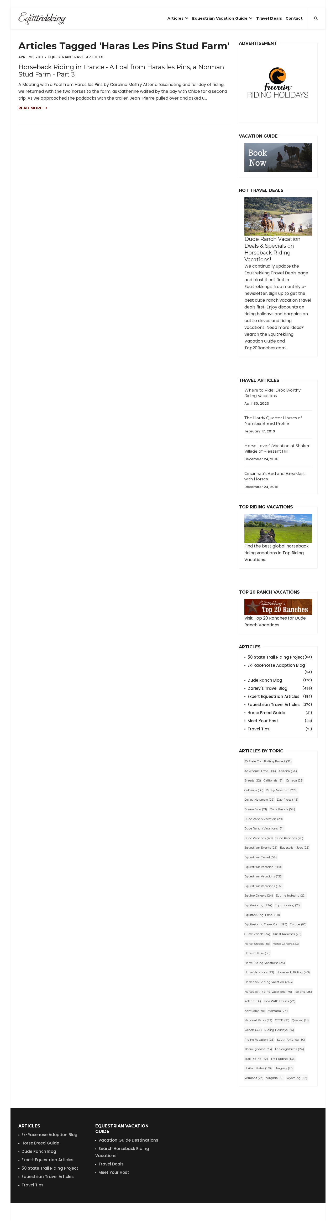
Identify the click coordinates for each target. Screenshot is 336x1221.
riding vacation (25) (259, 1039)
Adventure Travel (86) (260, 771)
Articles (175, 18)
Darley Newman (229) (282, 790)
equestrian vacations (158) (263, 876)
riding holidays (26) (279, 1030)
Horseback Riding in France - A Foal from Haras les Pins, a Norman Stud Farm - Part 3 (121, 70)
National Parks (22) (258, 1020)
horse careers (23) (286, 944)
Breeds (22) (252, 780)
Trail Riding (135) (283, 1059)
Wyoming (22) (296, 1078)
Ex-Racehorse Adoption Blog (280, 666)
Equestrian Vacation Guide (220, 18)
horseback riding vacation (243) (268, 982)
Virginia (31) (275, 1078)
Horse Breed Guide (280, 712)
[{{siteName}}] (42, 18)
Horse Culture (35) (257, 953)
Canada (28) (294, 780)
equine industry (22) (291, 895)
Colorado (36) (253, 790)
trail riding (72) (256, 1059)
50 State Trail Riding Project (280, 657)
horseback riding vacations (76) (268, 992)
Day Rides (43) (287, 799)
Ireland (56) (252, 1001)
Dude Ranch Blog (280, 680)
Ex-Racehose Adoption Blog (49, 1134)
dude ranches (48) (258, 838)
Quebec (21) (300, 1020)
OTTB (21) (282, 1020)
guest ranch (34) (257, 934)
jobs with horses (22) (279, 1001)
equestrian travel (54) (260, 857)
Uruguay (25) (284, 1068)
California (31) (274, 780)
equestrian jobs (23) (294, 847)
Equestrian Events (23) (260, 847)
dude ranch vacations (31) (264, 828)
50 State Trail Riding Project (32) (268, 761)
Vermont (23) (254, 1078)
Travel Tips (280, 729)
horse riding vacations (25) (264, 963)
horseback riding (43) (293, 972)
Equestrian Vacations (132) (263, 886)
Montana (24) (278, 1011)
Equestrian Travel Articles (280, 704)
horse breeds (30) (257, 944)
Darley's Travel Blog (280, 688)
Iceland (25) (303, 992)
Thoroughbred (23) (258, 1049)
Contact (294, 18)
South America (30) (291, 1039)
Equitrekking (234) (258, 905)
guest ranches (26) (287, 934)
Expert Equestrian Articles (280, 696)
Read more (30, 108)
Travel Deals (269, 18)
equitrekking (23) (288, 905)
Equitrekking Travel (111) (262, 915)
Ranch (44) (253, 1030)
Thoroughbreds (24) (289, 1049)
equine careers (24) (258, 895)
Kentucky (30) (254, 1011)
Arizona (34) (288, 771)
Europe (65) (298, 924)
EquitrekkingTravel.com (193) (265, 924)
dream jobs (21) (255, 809)
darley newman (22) (259, 799)
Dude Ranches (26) (289, 838)
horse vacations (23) (259, 972)
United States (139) (258, 1068)
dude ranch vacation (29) (263, 819)
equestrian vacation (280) (263, 867)
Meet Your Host (280, 721)
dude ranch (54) (282, 809)
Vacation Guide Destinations (128, 1140)
